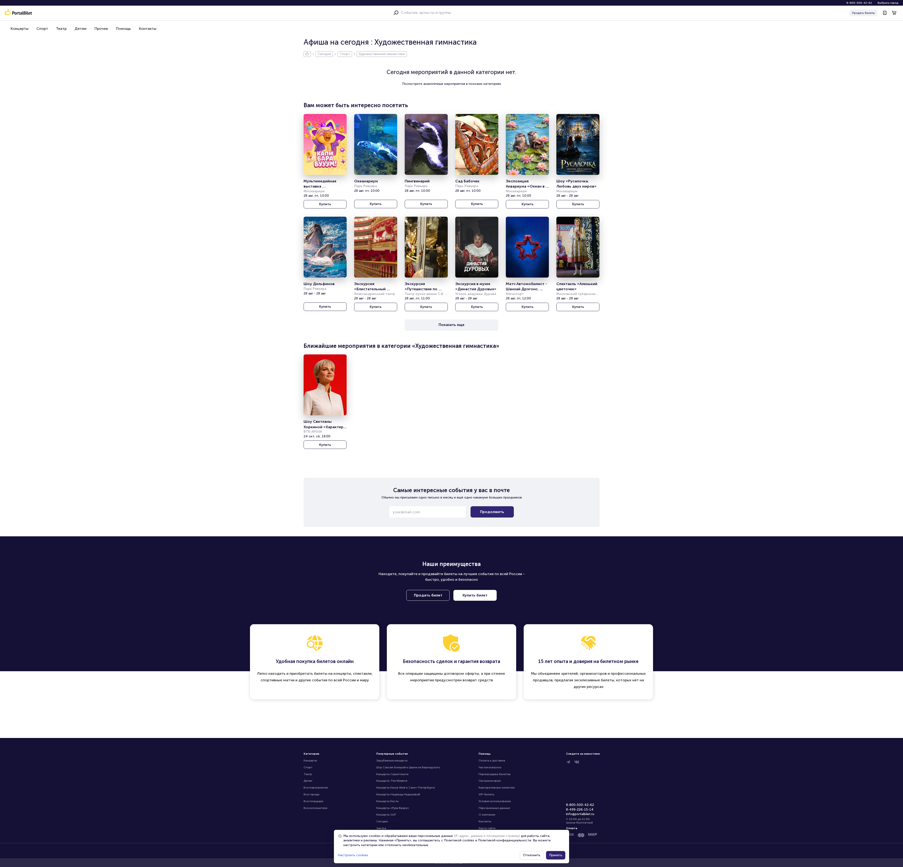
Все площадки (313, 801)
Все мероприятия (316, 787)
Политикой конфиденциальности (504, 840)
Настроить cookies (353, 855)
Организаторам (490, 780)
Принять (555, 855)
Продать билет (428, 595)
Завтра (381, 828)
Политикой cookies (459, 840)
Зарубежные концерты (392, 760)
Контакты (147, 28)
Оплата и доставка (492, 760)
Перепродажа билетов (495, 774)
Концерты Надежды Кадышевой (398, 794)
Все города (311, 794)
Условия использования (495, 801)
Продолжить (492, 512)
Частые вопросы (490, 767)
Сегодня (382, 821)
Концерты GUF (386, 814)
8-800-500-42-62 (859, 2)
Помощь (123, 28)
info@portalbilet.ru (580, 814)
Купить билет (475, 595)
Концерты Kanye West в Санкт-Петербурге (405, 787)
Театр (61, 28)
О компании (487, 814)
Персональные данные (494, 808)
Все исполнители (315, 808)
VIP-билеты (486, 794)
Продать (863, 13)
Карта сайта (487, 828)
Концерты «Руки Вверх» (392, 808)
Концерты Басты (387, 801)
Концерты (19, 28)
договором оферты (461, 673)
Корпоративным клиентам (497, 787)
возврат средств (478, 680)
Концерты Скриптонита (392, 774)
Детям (81, 28)
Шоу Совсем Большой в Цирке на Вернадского (408, 767)
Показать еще (451, 324)
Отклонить (531, 855)
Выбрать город (888, 2)
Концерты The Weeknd (391, 780)
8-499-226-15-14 (580, 810)
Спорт (42, 28)
